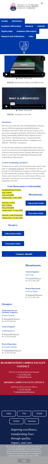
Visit (24, 413)
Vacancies (32, 421)
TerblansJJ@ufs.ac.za (35, 295)
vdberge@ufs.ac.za (24, 377)
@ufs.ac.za (16, 319)
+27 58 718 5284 (25, 389)
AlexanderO (8, 319)
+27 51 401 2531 (25, 374)
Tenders (16, 421)
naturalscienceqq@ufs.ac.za (24, 392)
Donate (39, 413)
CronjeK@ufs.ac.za (34, 278)
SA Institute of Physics (16, 169)
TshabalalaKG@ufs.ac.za (12, 350)
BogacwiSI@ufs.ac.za (11, 334)
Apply (8, 413)
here (26, 453)
